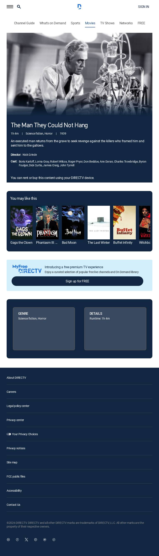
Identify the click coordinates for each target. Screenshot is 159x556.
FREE (141, 23)
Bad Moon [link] (69, 242)
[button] (10, 6)
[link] (21, 222)
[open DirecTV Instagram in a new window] (35, 539)
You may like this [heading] (23, 199)
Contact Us (13, 505)
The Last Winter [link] (99, 242)
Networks (125, 23)
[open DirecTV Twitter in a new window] (26, 539)
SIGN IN (143, 6)
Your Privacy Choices (25, 434)
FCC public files (16, 476)
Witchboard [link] (147, 242)
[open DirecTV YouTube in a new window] (44, 539)
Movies (90, 23)
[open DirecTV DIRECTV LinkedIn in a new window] (8, 539)
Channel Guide (24, 23)
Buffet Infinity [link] (122, 242)
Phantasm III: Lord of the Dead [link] (57, 242)
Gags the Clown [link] (21, 242)
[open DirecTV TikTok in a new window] (53, 539)
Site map (12, 462)
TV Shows (107, 23)
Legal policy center (18, 406)
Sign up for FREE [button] (77, 281)
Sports (75, 23)
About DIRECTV (16, 378)
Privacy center (15, 420)
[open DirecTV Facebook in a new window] (17, 539)
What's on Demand (53, 23)
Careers (11, 392)
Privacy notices (16, 448)
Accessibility (14, 490)
